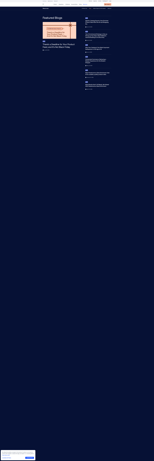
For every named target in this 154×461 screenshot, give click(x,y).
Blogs (90, 8)
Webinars (109, 8)
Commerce (44, 1)
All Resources (84, 8)
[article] (59, 36)
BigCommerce (50, 1)
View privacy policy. (6, 455)
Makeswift (56, 1)
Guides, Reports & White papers (99, 8)
